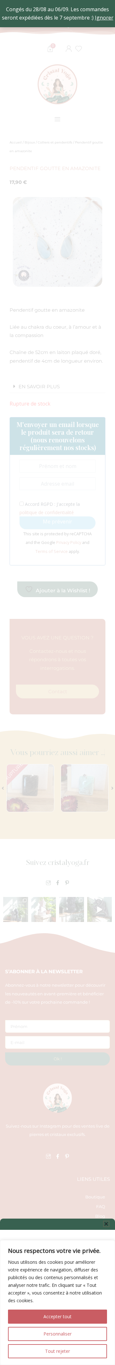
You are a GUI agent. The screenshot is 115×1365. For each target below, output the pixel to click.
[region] (57, 1302)
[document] (57, 682)
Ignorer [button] (104, 17)
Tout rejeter (57, 1351)
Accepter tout (57, 1316)
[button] (106, 1223)
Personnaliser (57, 1334)
